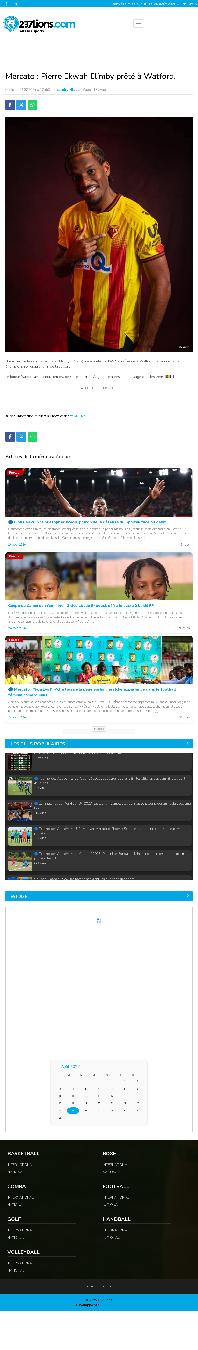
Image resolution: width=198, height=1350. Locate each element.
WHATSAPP (78, 416)
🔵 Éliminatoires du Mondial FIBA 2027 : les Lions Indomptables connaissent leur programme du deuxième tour (112, 786)
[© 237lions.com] (99, 576)
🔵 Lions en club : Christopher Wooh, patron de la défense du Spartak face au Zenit (87, 522)
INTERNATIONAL (20, 1164)
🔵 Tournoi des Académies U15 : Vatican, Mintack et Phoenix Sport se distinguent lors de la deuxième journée (108, 811)
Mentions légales (99, 1286)
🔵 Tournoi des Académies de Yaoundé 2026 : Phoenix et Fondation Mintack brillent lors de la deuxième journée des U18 (110, 836)
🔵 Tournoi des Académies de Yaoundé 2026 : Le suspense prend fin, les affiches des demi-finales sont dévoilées (109, 761)
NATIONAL (15, 1171)
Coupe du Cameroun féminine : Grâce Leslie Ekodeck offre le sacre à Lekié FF (81, 605)
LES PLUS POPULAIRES (37, 744)
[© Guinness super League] (99, 660)
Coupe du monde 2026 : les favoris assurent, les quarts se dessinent (84, 859)
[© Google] (99, 492)
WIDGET (20, 896)
